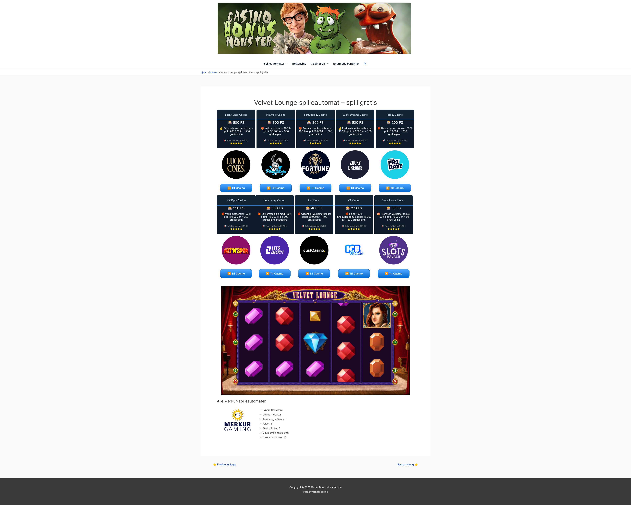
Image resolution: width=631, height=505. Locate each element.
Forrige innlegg (224, 464)
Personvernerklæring (315, 491)
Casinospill (318, 63)
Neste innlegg (407, 464)
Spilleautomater (274, 63)
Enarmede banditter (346, 63)
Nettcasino (299, 63)
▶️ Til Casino (236, 188)
